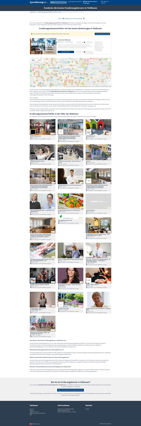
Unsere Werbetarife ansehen (102, 34)
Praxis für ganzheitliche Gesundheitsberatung (70, 259)
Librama (88, 161)
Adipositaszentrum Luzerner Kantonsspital (69, 185)
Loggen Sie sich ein (104, 2)
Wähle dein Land (36, 424)
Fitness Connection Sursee (37, 161)
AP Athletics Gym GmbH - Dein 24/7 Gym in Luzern (69, 162)
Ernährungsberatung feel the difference (69, 210)
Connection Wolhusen (64, 40)
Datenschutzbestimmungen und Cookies (67, 411)
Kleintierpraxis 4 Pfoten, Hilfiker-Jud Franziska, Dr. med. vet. (39, 333)
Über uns (32, 409)
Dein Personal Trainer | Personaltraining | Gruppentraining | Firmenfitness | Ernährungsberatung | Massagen (69, 137)
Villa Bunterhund (90, 136)
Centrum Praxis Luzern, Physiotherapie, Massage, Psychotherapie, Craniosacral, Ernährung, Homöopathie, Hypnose (40, 235)
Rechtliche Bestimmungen (64, 410)
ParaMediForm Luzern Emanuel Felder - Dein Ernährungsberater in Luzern (97, 235)
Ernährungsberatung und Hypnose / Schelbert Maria (98, 309)
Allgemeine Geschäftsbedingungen (66, 409)
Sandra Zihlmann (90, 210)
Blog (31, 414)
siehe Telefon (66, 52)
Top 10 (59, 18)
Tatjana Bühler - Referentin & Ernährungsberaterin (38, 309)
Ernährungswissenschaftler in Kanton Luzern (49, 12)
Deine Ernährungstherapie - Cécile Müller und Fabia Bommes (42, 211)
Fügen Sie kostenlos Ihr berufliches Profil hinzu (70, 390)
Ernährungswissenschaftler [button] (75, 1)
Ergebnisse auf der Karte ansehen (71, 72)
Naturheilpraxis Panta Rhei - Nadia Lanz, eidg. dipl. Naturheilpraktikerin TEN (42, 260)
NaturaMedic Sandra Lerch (65, 220)
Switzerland (33, 12)
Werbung (32, 410)
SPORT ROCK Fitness (35, 136)
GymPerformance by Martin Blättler (39, 284)
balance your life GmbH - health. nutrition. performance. (69, 285)
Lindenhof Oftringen (63, 308)
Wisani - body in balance (92, 284)
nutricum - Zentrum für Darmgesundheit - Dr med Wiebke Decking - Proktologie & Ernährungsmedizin (98, 261)
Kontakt (87, 409)
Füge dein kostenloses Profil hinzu (90, 2)
